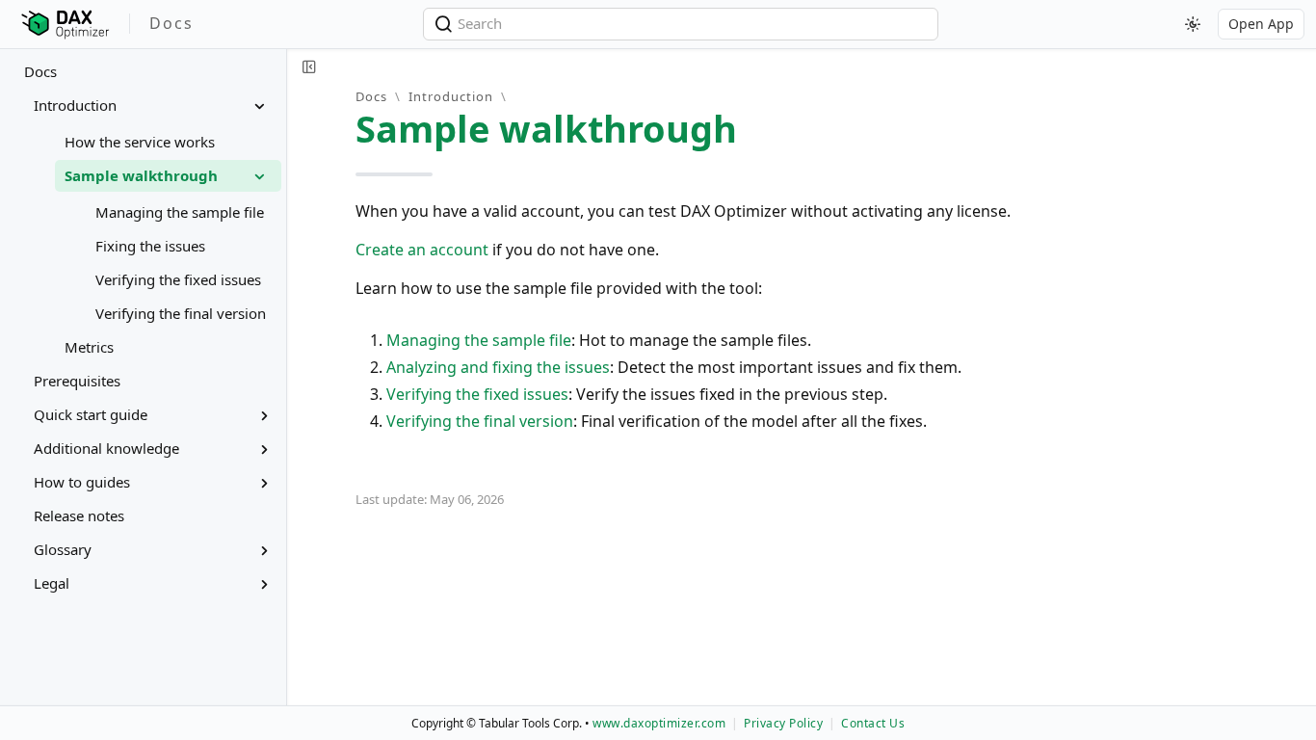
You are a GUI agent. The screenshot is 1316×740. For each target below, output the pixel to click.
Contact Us (873, 723)
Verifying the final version (479, 421)
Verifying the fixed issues (477, 394)
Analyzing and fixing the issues (498, 367)
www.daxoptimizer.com (658, 723)
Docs (40, 71)
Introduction (450, 96)
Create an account (421, 249)
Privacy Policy (783, 723)
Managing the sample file (478, 340)
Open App (1261, 23)
